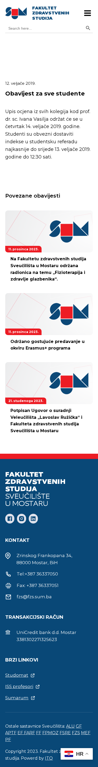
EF (21, 732)
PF (8, 739)
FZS (76, 732)
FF (38, 732)
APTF (10, 732)
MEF (85, 732)
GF (79, 726)
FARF (29, 732)
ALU (70, 726)
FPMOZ (50, 732)
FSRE (65, 732)
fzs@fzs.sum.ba (34, 596)
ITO (49, 758)
